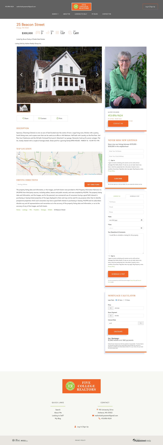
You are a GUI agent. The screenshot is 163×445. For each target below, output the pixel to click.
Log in (147, 7)
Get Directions (93, 185)
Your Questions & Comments (116, 232)
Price (109, 305)
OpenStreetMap (92, 174)
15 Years (127, 300)
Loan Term (111, 300)
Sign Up (152, 7)
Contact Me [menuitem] (106, 14)
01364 (50, 210)
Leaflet (85, 174)
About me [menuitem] (66, 14)
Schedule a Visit (134, 196)
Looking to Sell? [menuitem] (81, 14)
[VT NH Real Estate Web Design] (142, 440)
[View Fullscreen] (19, 161)
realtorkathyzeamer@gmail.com (26, 6)
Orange (43, 210)
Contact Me (118, 124)
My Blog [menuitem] (95, 14)
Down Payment (112, 312)
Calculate (118, 331)
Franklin (36, 210)
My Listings (111, 118)
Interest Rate (112, 320)
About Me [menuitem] (58, 412)
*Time (109, 224)
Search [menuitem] (54, 14)
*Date (109, 217)
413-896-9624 (9, 6)
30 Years (119, 300)
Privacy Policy (111, 171)
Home (18, 210)
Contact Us (116, 196)
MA (31, 210)
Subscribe (118, 179)
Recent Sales (118, 118)
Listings (24, 210)
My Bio (131, 121)
